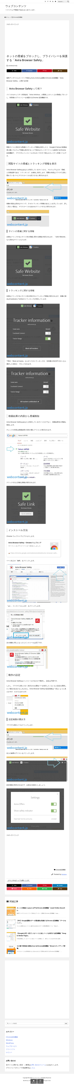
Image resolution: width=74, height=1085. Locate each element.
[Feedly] (55, 1)
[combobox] (63, 1)
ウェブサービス (11, 1046)
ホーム (7, 17)
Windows (9, 1040)
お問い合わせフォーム (38, 1065)
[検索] (68, 1)
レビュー (9, 1052)
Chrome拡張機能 (17, 17)
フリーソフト (10, 1049)
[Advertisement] (37, 38)
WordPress (10, 1043)
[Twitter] (45, 1)
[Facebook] (48, 1)
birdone (64, 874)
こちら (33, 1068)
